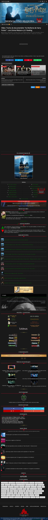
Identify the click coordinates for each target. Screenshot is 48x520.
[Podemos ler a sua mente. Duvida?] (35, 319)
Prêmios (13, 495)
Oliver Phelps (4, 493)
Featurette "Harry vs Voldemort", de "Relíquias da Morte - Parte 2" (11, 386)
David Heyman (10, 486)
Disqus (33, 87)
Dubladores (22, 486)
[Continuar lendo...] (23, 221)
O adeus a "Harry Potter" (12, 196)
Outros (10, 33)
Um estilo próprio (12, 188)
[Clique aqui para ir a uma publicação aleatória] (23, 290)
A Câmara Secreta (4, 482)
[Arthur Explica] (12, 319)
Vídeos (25, 33)
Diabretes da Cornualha (21, 205)
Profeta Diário (21, 211)
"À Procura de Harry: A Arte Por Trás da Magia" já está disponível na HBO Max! (19, 263)
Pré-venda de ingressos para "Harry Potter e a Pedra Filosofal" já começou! (18, 244)
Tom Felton (11, 497)
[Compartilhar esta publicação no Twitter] (19, 60)
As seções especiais (12, 190)
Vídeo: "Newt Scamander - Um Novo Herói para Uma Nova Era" (34, 386)
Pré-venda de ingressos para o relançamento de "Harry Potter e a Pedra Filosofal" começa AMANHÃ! (23, 249)
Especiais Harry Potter (5, 488)
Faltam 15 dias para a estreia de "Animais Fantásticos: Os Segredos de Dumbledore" (22, 463)
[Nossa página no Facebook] (39, 1)
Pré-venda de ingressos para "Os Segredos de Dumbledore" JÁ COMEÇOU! (20, 457)
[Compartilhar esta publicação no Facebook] (10, 60)
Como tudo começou (12, 184)
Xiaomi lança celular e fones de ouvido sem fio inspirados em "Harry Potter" (20, 451)
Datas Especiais (4, 486)
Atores (31, 32)
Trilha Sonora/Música (18, 497)
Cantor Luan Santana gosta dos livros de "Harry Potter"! (12, 421)
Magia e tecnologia (35, 188)
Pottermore (26, 493)
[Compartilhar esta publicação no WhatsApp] (37, 60)
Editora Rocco (27, 486)
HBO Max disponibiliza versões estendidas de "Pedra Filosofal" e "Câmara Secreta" (21, 446)
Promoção (8, 495)
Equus (43, 486)
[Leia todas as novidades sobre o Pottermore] (24, 329)
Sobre (27, 506)
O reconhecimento (12, 194)
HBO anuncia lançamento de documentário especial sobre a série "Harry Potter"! (19, 268)
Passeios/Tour (20, 493)
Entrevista (39, 486)
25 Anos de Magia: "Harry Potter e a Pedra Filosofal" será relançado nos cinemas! (19, 254)
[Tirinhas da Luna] (12, 322)
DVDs (34, 32)
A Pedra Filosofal (12, 482)
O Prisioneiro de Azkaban (39, 491)
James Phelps (4, 491)
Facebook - (43, 87)
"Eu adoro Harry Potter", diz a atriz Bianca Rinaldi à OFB (12, 422)
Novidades (6, 33)
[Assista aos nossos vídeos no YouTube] (43, 1)
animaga (7, 213)
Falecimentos (20, 488)
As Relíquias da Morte (26, 32)
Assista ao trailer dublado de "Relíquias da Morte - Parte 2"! (12, 417)
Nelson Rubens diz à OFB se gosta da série (9, 420)
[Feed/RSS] (46, 1)
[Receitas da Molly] (12, 316)
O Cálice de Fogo (22, 491)
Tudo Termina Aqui (26, 497)
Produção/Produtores (19, 33)
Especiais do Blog (13, 488)
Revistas (22, 495)
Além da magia (35, 184)
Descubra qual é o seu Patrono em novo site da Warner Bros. (17, 434)
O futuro (35, 196)
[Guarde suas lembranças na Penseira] (35, 316)
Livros (11, 491)
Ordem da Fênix (10, 493)
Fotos (28, 488)
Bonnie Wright (7, 484)
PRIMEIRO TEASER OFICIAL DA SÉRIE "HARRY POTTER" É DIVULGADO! (18, 283)
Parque (15, 493)
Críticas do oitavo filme (20, 484)
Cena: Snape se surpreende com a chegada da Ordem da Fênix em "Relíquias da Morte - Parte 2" (34, 371)
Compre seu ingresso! (36, 519)
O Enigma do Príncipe (29, 491)
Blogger (37, 87)
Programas (3, 495)
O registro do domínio (12, 192)
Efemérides (19, 66)
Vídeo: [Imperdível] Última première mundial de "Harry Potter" (13, 418)
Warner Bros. (29, 33)
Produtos (31, 493)
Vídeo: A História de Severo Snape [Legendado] (37, 72)
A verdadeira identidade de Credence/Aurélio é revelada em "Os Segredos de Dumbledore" (23, 468)
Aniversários (32, 482)
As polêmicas (35, 190)
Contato (11, 506)
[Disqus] (23, 103)
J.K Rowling (40, 488)
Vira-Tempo (33, 497)
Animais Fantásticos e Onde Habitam (22, 482)
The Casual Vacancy (5, 497)
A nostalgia (35, 192)
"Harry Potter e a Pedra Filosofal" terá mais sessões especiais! (16, 239)
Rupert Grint (32, 495)
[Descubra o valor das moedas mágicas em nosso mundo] (35, 326)
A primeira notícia (12, 186)
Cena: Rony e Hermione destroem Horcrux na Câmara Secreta (34, 378)
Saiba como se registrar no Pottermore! (13, 440)
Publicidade (18, 495)
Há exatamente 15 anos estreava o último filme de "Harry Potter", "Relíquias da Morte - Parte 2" (22, 259)
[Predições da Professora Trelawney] (35, 322)
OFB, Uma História (24, 198)
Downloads (4, 66)
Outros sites (13, 33)
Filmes (42, 32)
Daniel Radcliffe (41, 484)
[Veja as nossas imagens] (44, 1)
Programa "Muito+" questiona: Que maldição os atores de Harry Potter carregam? (11, 371)
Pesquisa (22, 506)
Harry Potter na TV (33, 488)
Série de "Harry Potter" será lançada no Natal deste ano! (15, 278)
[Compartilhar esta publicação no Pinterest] (28, 60)
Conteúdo (17, 506)
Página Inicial (5, 506)
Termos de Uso (43, 506)
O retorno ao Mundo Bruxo (35, 186)
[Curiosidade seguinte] (25, 358)
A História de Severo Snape (11, 378)
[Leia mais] (22, 227)
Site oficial (37, 495)
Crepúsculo (13, 484)
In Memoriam (35, 194)
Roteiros (26, 495)
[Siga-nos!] (41, 1)
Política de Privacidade (34, 506)
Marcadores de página (6, 72)
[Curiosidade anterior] (22, 358)
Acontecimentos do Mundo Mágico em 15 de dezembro (22, 72)
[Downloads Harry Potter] (12, 326)
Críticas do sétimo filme (30, 484)
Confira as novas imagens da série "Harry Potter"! (13, 273)
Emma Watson (37, 32)
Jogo (8, 491)
